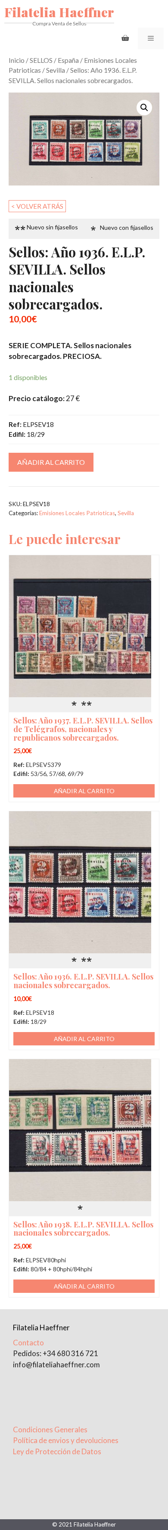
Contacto (28, 1342)
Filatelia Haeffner (59, 12)
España (68, 60)
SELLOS (41, 60)
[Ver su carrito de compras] (125, 38)
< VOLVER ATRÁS (37, 206)
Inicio (17, 60)
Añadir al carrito (51, 462)
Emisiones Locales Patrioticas (77, 513)
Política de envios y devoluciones (65, 1440)
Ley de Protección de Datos (57, 1451)
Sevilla (55, 70)
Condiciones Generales (50, 1429)
